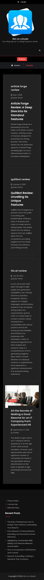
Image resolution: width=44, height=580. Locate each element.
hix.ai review (19, 271)
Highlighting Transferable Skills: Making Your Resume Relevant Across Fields (20, 543)
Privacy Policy (13, 501)
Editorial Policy (13, 508)
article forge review (19, 88)
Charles (16, 432)
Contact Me (12, 504)
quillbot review (20, 179)
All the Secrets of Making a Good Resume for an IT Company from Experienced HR (21, 417)
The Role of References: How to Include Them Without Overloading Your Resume (22, 525)
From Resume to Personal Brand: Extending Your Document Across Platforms (21, 534)
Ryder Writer (18, 98)
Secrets (13, 401)
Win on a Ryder (20, 39)
